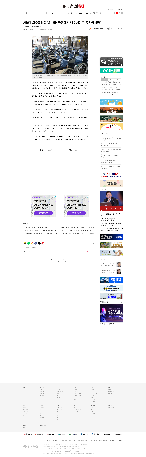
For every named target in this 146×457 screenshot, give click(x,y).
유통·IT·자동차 (77, 399)
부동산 (75, 391)
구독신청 (57, 440)
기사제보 (112, 9)
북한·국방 (59, 395)
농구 (41, 413)
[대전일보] (84, 434)
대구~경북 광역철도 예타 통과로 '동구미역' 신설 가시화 (116, 84)
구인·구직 (76, 397)
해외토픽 (110, 393)
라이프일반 (59, 407)
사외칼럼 (42, 393)
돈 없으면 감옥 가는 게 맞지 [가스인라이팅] (37, 227)
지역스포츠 (42, 417)
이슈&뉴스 (103, 259)
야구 (41, 409)
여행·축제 (59, 409)
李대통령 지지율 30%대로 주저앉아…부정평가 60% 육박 (113, 214)
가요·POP (76, 411)
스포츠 (80, 13)
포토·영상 (93, 405)
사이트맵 (120, 440)
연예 (75, 405)
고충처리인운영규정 (66, 440)
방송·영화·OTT (77, 409)
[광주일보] (73, 434)
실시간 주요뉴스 (105, 133)
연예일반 (76, 407)
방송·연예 (92, 13)
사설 (41, 389)
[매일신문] (28, 434)
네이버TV (45, 150)
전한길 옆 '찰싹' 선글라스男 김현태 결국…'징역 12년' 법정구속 (109, 161)
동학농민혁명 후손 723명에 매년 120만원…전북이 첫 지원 (114, 219)
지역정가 (59, 397)
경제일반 (76, 389)
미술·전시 (25, 411)
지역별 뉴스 (93, 401)
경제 (64, 13)
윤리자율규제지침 (103, 440)
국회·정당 (59, 393)
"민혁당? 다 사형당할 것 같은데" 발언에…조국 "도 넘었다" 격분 (118, 87)
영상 (92, 407)
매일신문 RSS (43, 425)
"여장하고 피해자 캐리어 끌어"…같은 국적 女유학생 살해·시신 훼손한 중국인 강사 (85, 233)
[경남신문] (50, 434)
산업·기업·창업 (77, 395)
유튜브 (73, 150)
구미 (24, 427)
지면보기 (107, 9)
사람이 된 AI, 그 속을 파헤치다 (107, 324)
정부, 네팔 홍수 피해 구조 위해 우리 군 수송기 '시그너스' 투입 (79, 227)
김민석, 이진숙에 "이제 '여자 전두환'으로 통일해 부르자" (114, 224)
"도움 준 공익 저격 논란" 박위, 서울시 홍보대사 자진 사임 (108, 264)
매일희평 (42, 395)
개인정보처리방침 (85, 440)
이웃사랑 (93, 399)
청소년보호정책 (76, 440)
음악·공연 (25, 409)
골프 (41, 415)
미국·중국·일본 (111, 391)
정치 (60, 13)
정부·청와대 (60, 391)
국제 (72, 13)
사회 (68, 13)
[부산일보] (95, 434)
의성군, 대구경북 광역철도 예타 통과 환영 (113, 89)
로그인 (116, 9)
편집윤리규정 (94, 440)
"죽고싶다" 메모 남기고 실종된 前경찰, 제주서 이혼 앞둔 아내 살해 (80, 230)
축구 (41, 411)
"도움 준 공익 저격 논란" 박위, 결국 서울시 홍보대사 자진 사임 (43, 233)
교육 (92, 397)
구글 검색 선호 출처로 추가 (97, 29)
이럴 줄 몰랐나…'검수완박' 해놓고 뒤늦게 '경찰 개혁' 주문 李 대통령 (114, 229)
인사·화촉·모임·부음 (61, 415)
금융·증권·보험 (77, 393)
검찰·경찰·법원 (94, 393)
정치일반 (59, 389)
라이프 (86, 13)
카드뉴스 (93, 413)
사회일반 (93, 389)
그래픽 (92, 411)
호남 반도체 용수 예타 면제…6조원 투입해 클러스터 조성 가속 (113, 209)
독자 (58, 417)
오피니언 (54, 13)
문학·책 (25, 413)
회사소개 (45, 440)
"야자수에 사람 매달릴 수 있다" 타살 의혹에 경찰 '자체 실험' (42, 230)
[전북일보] (107, 434)
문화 (76, 13)
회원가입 (120, 9)
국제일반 (110, 389)
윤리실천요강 (113, 440)
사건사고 (93, 391)
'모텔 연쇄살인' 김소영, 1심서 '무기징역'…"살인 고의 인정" (108, 271)
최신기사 (48, 13)
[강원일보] (39, 434)
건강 (58, 413)
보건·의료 (93, 395)
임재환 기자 (26, 27)
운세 (58, 421)
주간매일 (98, 13)
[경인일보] (61, 434)
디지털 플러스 (104, 302)
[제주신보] (118, 434)
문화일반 (25, 407)
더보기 (121, 302)
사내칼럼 (42, 391)
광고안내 (51, 440)
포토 (92, 409)
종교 (24, 415)
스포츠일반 (42, 407)
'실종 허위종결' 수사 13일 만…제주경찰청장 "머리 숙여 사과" (117, 92)
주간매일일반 (111, 407)
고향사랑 (25, 425)
